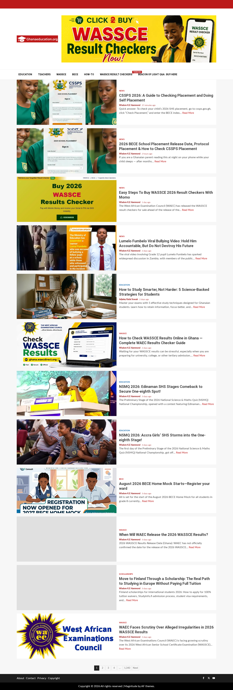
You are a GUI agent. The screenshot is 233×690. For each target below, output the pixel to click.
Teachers (44, 74)
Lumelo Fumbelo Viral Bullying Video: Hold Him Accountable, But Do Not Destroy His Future (66, 247)
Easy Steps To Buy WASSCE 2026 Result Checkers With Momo (66, 199)
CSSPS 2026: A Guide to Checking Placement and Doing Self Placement (66, 102)
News (122, 91)
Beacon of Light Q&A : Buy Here (157, 74)
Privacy (41, 678)
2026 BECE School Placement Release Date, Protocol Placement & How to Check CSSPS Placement (66, 150)
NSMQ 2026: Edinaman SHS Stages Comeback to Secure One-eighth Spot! (66, 393)
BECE (75, 74)
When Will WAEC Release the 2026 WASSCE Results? (66, 539)
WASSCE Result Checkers (116, 74)
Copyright (54, 678)
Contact (31, 678)
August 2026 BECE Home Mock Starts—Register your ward (66, 490)
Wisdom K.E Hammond (130, 105)
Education (25, 74)
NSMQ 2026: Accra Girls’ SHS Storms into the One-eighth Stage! (66, 442)
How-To (89, 74)
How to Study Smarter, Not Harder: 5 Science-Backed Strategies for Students (66, 296)
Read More (188, 113)
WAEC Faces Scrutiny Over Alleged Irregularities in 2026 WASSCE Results (66, 636)
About (20, 678)
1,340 (127, 668)
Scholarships (126, 574)
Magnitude (130, 686)
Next (135, 668)
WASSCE (61, 74)
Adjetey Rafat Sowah (129, 299)
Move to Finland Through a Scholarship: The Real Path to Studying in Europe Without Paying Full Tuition (66, 587)
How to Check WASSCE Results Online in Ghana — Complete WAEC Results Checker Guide (66, 344)
